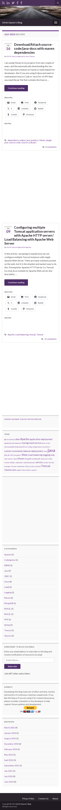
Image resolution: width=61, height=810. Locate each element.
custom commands (13, 451)
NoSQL (12, 462)
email (45, 451)
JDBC (6, 576)
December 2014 (11, 744)
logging (46, 454)
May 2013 (8, 754)
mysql (43, 459)
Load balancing (22, 334)
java (28, 140)
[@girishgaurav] (13, 2)
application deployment (41, 439)
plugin (49, 140)
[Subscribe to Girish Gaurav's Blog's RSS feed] (3, 2)
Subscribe (12, 666)
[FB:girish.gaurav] (17, 2)
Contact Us (43, 798)
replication (19, 462)
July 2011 (8, 771)
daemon (27, 451)
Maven (32, 56)
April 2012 (8, 760)
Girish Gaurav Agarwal (15, 56)
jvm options (17, 455)
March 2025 (9, 727)
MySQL (7, 608)
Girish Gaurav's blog (23, 804)
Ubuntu (8, 469)
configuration (37, 447)
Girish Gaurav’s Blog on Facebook (22, 419)
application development (13, 443)
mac (53, 454)
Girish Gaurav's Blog (12, 22)
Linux (6, 581)
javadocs (35, 140)
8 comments (51, 147)
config (30, 447)
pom (6, 142)
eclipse (22, 140)
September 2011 (11, 765)
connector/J (46, 447)
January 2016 (10, 733)
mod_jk (32, 334)
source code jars (28, 142)
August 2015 (10, 738)
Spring (7, 625)
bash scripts (46, 443)
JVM (11, 455)
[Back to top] (54, 803)
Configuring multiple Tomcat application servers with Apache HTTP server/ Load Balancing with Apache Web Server (29, 235)
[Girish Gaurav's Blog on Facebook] (21, 2)
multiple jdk (36, 459)
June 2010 (8, 782)
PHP (6, 619)
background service (31, 442)
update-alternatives (23, 470)
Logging (7, 592)
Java (27, 56)
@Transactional (9, 439)
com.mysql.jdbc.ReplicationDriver (15, 447)
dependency (13, 140)
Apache (28, 247)
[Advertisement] (30, 186)
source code (15, 142)
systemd (38, 466)
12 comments (50, 339)
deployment (37, 451)
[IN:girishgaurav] (8, 2)
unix (14, 469)
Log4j (6, 587)
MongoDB (28, 459)
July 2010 (8, 776)
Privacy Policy (28, 798)
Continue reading (16, 88)
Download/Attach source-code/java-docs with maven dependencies (34, 48)
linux (24, 454)
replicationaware (29, 462)
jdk (9, 455)
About (55, 798)
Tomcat (39, 334)
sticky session (29, 466)
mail (5, 459)
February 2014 (10, 749)
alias (17, 439)
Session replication (18, 466)
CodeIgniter (9, 560)
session (45, 462)
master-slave (12, 459)
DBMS (7, 565)
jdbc (5, 455)
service (39, 462)
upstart (34, 470)
